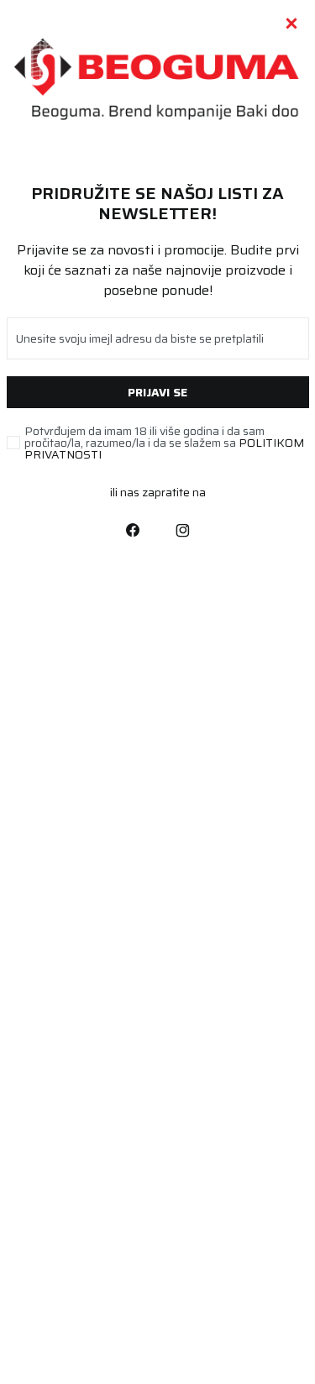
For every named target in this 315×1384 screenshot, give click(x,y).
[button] (291, 23)
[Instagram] (183, 529)
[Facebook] (133, 529)
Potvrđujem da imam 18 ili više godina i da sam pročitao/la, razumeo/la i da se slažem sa (164, 442)
